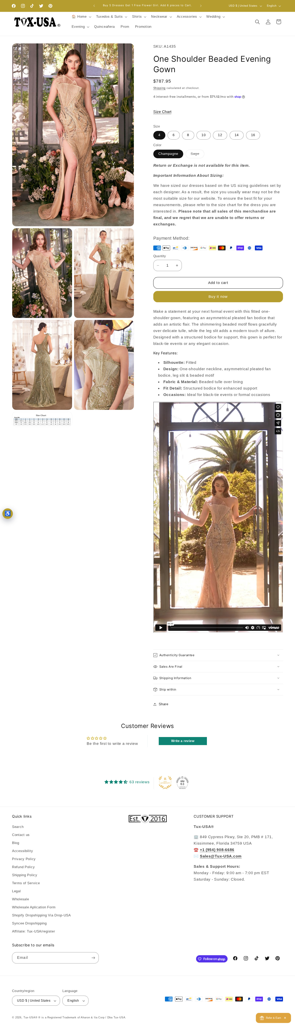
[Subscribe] (93, 957)
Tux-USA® (30, 1017)
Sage (197, 155)
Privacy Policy (24, 859)
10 (203, 135)
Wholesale (20, 899)
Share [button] (163, 704)
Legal (16, 891)
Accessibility (22, 851)
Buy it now (218, 297)
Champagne (168, 154)
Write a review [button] (182, 741)
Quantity (159, 256)
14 (237, 135)
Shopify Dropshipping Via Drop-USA (41, 915)
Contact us (21, 835)
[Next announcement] (200, 5)
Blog (15, 843)
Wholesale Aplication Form (34, 907)
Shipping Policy (24, 875)
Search (17, 827)
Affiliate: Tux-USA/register (33, 931)
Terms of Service (26, 883)
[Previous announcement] (94, 5)
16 (253, 135)
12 (220, 135)
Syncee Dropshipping (29, 923)
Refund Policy (23, 867)
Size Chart (162, 112)
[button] (81, 17)
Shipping (159, 87)
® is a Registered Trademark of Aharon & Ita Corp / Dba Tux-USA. (82, 1017)
